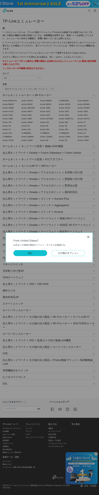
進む (30, 253)
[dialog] (49, 247)
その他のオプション (68, 253)
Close (88, 237)
